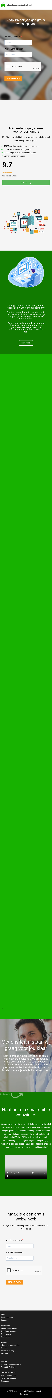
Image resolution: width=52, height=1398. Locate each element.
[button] (26, 1007)
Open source (6, 1334)
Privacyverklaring (7, 1351)
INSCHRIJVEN (13, 79)
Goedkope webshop (9, 1331)
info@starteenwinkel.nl (12, 1364)
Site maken (5, 1337)
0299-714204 (9, 1367)
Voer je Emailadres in (13, 49)
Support (4, 1320)
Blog (3, 1314)
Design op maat (7, 1317)
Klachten (4, 1354)
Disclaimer (5, 1348)
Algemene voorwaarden (10, 1345)
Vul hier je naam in (12, 37)
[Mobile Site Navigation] (45, 5)
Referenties (5, 1325)
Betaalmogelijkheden (9, 1328)
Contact (4, 1342)
